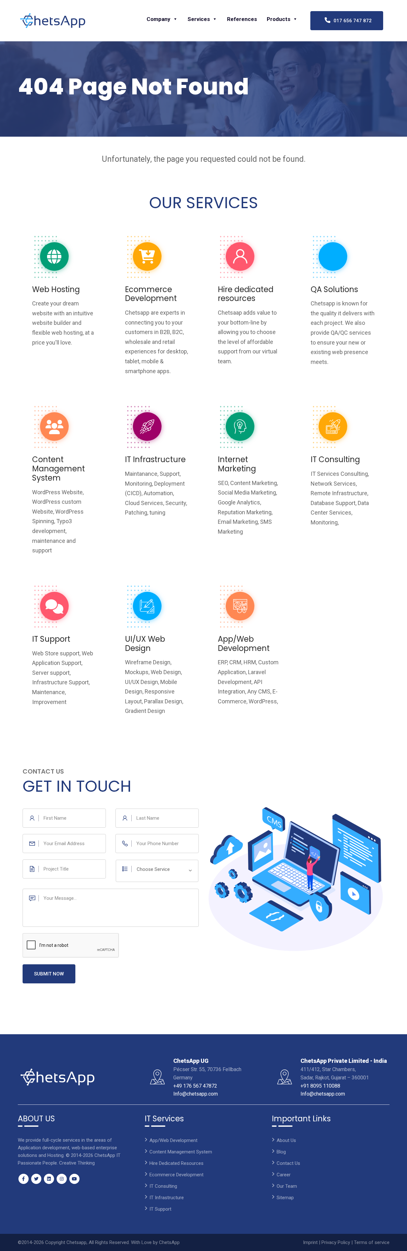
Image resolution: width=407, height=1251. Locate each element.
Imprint (311, 1242)
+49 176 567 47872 (195, 1086)
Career (284, 1175)
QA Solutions (334, 289)
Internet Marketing (237, 464)
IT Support (51, 639)
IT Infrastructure (155, 459)
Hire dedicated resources (245, 294)
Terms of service (372, 1242)
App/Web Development (244, 643)
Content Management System (58, 468)
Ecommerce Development (151, 294)
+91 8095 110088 (320, 1086)
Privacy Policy (336, 1242)
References (242, 19)
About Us (286, 1140)
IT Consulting (335, 459)
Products (278, 19)
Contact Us (288, 1163)
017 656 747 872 (351, 21)
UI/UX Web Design (145, 643)
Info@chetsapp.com (195, 1094)
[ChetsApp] (53, 20)
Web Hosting (56, 289)
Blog (281, 1152)
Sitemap (285, 1197)
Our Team (287, 1186)
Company (158, 19)
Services (199, 19)
